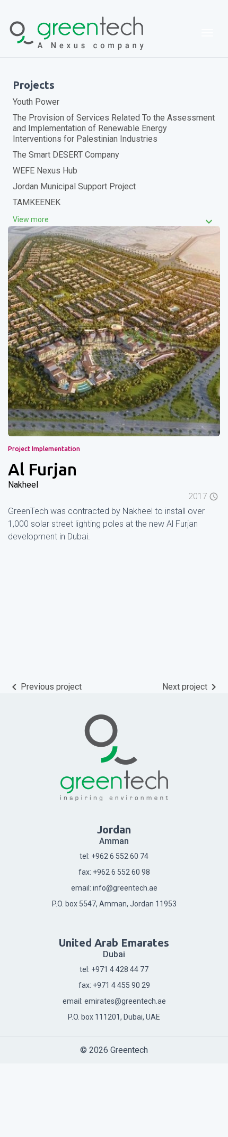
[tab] (114, 219)
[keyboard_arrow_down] (31, 219)
